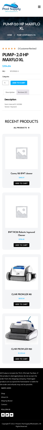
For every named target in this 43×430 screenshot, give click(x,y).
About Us (4, 397)
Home (9, 35)
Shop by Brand (6, 401)
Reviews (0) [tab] (22, 92)
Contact (4, 404)
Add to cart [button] (21, 183)
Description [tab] (10, 92)
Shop (3, 394)
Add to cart (18, 82)
